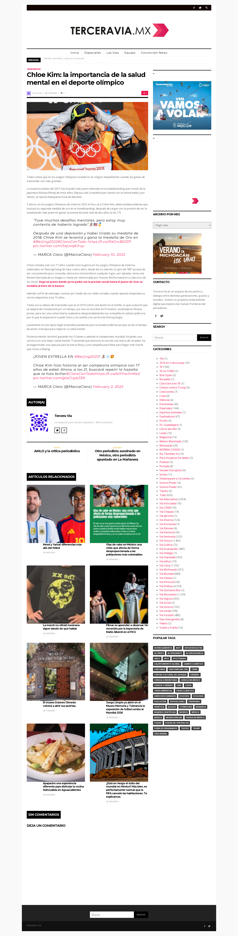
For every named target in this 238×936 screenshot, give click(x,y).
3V (161, 367)
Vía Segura (166, 598)
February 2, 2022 (108, 387)
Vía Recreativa (33, 69)
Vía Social (165, 602)
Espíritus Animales (170, 412)
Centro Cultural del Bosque (170, 674)
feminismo (194, 701)
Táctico (163, 491)
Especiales (165, 408)
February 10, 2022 (109, 255)
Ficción (163, 420)
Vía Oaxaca (166, 578)
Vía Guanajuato (168, 549)
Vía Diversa (166, 520)
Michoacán (166, 445)
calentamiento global (167, 663)
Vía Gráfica (165, 545)
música (158, 717)
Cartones (159, 669)
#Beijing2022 (45, 242)
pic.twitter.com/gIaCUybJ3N (59, 378)
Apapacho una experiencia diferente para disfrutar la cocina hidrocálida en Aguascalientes (63, 787)
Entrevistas (166, 404)
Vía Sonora (166, 607)
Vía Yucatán (166, 615)
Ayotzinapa (179, 658)
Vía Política (166, 586)
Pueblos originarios (165, 728)
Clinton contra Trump (172, 387)
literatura (186, 706)
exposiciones (177, 701)
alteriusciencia (194, 653)
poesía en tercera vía (177, 722)
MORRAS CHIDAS (169, 449)
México (195, 712)
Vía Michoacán (168, 569)
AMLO (157, 658)
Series (163, 474)
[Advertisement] (182, 168)
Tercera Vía (37, 93)
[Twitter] (200, 8)
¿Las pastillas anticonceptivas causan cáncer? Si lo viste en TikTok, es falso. (77, 60)
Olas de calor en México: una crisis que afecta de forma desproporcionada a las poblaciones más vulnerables (124, 549)
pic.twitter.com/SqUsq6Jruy (58, 246)
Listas (163, 433)
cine (179, 685)
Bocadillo (164, 379)
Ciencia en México (190, 680)
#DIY (178, 647)
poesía (157, 722)
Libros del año (168, 429)
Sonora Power (168, 482)
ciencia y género (163, 685)
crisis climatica (185, 690)
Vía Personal (167, 582)
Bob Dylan (165, 375)
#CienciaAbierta (163, 647)
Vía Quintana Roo (170, 590)
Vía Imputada (167, 557)
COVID (188, 685)
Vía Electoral (166, 532)
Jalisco (172, 706)
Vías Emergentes (169, 619)
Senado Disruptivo (170, 470)
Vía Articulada (167, 503)
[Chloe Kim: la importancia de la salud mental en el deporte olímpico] (87, 136)
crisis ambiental (163, 690)
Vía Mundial (166, 574)
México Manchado (170, 441)
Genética (159, 706)
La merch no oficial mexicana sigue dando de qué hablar (61, 627)
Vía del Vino (166, 516)
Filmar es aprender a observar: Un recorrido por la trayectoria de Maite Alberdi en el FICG (127, 629)
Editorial (164, 400)
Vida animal (160, 733)
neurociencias (174, 717)
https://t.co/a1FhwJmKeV (117, 374)
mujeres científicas (165, 712)
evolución (160, 701)
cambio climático (193, 663)
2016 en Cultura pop (171, 363)
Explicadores (167, 416)
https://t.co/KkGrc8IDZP (109, 242)
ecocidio (184, 696)
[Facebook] (194, 8)
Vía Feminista (167, 536)
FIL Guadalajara (168, 425)
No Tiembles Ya (169, 454)
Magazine (165, 437)
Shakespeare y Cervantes (174, 478)
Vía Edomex (166, 528)
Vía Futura (165, 540)
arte (166, 658)
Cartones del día (178, 669)
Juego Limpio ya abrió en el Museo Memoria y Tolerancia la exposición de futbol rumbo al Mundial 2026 (125, 707)
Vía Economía (167, 524)
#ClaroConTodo (72, 242)
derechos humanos (165, 696)
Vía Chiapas (166, 511)
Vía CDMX (165, 507)
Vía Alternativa (168, 499)
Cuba (162, 396)
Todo (162, 495)
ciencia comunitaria (165, 680)
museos (183, 712)
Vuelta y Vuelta (168, 627)
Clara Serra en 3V (170, 383)
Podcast (164, 462)
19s (161, 358)
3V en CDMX (166, 371)
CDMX (194, 669)
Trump (196, 728)
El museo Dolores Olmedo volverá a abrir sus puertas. (59, 704)
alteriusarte (175, 653)
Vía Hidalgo (166, 553)
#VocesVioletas (193, 647)
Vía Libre (164, 565)
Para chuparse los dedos (174, 458)
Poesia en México (195, 717)
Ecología (198, 696)
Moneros (201, 706)
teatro (185, 728)
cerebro (194, 674)
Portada (164, 466)
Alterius (159, 653)
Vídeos (163, 623)
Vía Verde (165, 611)
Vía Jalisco (165, 561)
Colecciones (166, 391)
